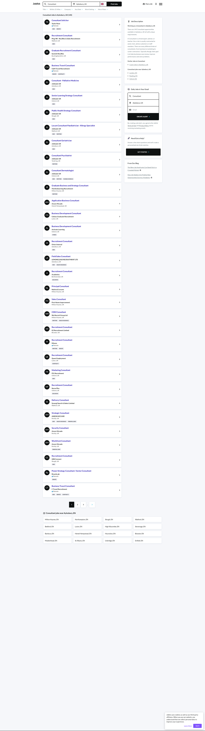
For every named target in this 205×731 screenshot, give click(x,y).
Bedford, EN (49, 526)
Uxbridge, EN (110, 541)
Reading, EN (133, 76)
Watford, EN (139, 519)
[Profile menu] (156, 4)
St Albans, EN (80, 541)
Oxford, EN (133, 79)
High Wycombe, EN (112, 526)
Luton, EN (78, 526)
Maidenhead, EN (51, 541)
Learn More (188, 726)
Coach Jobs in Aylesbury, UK (138, 65)
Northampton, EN (81, 519)
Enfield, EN (139, 541)
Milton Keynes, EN (52, 519)
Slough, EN (109, 519)
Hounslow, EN (110, 534)
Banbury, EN (49, 534)
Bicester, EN (139, 534)
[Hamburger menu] (160, 4)
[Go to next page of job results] (92, 505)
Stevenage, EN (140, 526)
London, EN (133, 73)
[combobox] (57, 4)
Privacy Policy (144, 126)
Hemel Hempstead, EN (83, 534)
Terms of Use (132, 126)
